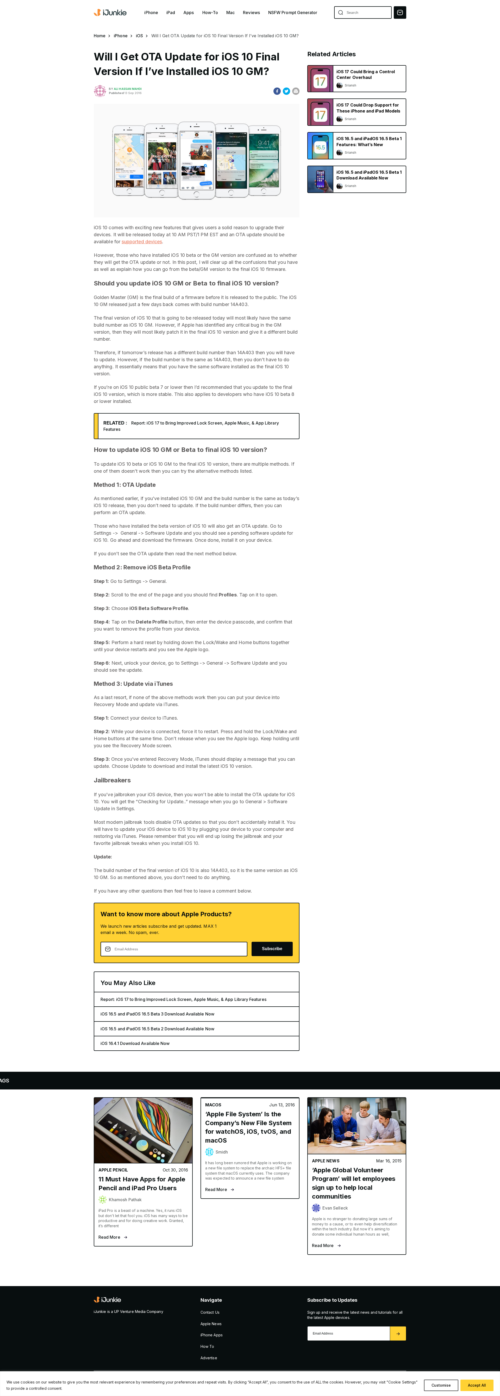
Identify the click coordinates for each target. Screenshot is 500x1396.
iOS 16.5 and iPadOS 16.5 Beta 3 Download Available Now (157, 1014)
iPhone (151, 12)
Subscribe (272, 948)
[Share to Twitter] (286, 91)
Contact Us (210, 1312)
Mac (230, 12)
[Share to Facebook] (277, 91)
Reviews (251, 12)
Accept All (477, 1385)
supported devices (142, 241)
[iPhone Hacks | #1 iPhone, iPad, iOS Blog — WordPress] (111, 12)
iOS (139, 35)
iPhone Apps (212, 1335)
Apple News (211, 1324)
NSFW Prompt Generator (292, 12)
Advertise (209, 1358)
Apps (188, 12)
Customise (441, 1385)
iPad (170, 12)
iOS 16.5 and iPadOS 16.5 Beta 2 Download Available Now (157, 1028)
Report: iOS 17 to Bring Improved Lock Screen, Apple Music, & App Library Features (183, 999)
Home (99, 35)
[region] (250, 1383)
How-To (210, 12)
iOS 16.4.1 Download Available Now (135, 1043)
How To (207, 1346)
